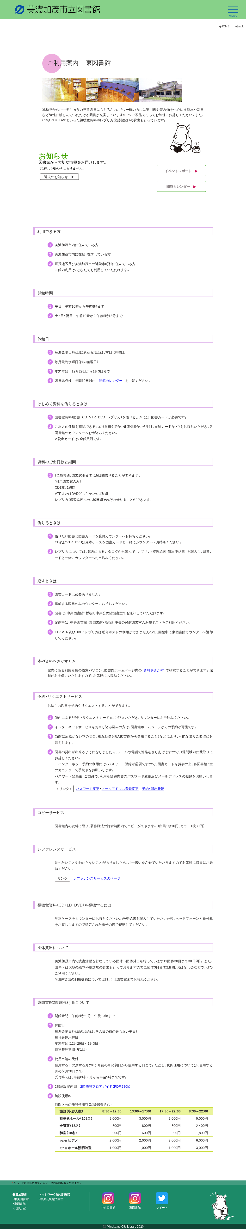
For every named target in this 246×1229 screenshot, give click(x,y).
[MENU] (233, 9)
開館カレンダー (181, 186)
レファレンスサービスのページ (96, 878)
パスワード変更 (87, 788)
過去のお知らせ (57, 176)
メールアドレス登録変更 (120, 788)
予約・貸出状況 (153, 788)
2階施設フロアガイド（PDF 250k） (105, 1086)
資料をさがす (153, 670)
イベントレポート (181, 170)
